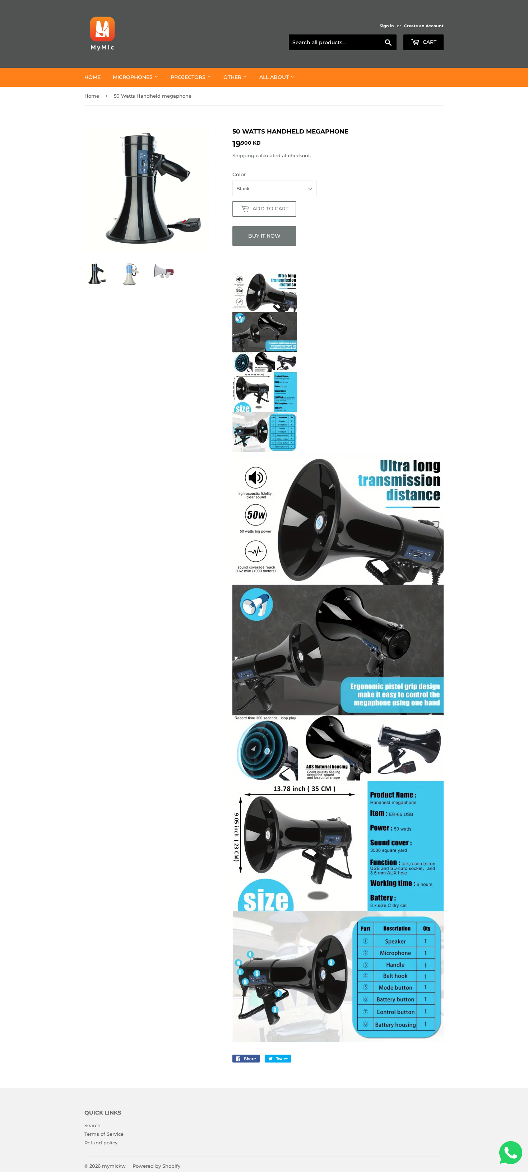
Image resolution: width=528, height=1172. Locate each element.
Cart (428, 42)
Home (92, 77)
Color (239, 174)
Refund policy (100, 1142)
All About (274, 77)
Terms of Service (104, 1134)
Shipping (243, 155)
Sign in (387, 25)
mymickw (114, 1166)
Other (233, 77)
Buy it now (264, 236)
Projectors (189, 77)
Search (92, 1125)
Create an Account (424, 25)
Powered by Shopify (156, 1166)
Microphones (133, 77)
